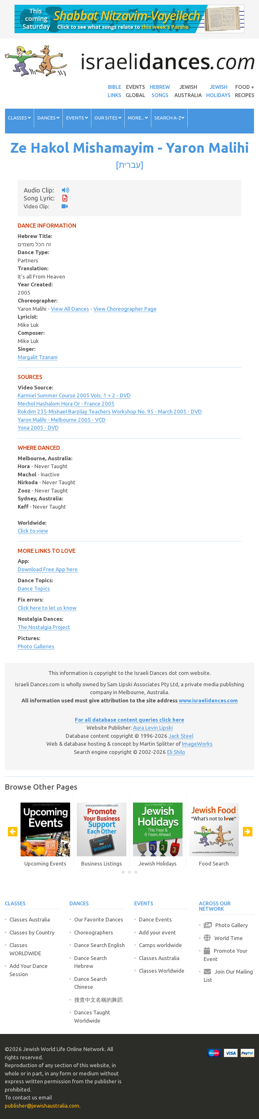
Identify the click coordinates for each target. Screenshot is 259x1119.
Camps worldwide (160, 945)
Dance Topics (34, 588)
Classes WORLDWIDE (25, 949)
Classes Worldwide (161, 971)
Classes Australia (29, 919)
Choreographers (93, 932)
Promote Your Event (225, 955)
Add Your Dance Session (28, 970)
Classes (18, 117)
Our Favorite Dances (98, 919)
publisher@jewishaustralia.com (42, 1106)
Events (75, 117)
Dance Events (155, 919)
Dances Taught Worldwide (92, 1016)
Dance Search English (99, 945)
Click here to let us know (47, 608)
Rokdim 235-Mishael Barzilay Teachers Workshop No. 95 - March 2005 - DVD (110, 411)
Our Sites (106, 117)
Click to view (33, 531)
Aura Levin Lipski (153, 728)
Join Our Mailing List (228, 976)
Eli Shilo (176, 752)
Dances (47, 117)
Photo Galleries (36, 646)
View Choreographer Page (125, 309)
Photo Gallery (230, 925)
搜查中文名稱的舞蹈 (98, 1000)
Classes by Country (31, 932)
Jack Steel (181, 736)
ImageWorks (197, 744)
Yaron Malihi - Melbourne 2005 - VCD (61, 420)
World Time (227, 938)
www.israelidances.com (208, 700)
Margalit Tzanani (37, 357)
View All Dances (70, 309)
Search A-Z (167, 117)
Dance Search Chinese (90, 983)
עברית (130, 164)
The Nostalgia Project (44, 627)
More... (136, 117)
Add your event (157, 932)
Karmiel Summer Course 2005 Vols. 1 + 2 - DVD (74, 395)
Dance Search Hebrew (90, 962)
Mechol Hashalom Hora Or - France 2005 (66, 404)
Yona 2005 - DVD (38, 428)
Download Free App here (48, 569)
